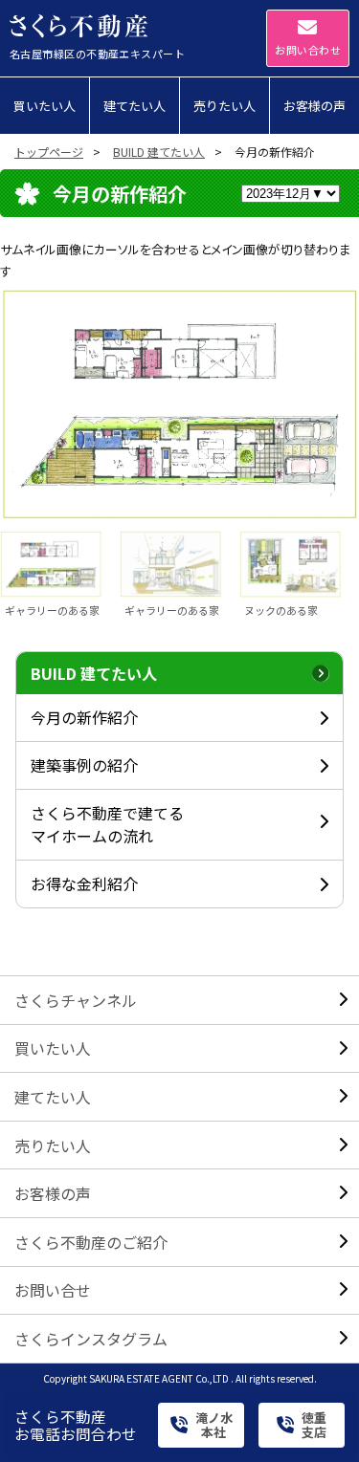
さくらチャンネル (75, 1000)
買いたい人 (52, 1047)
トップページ (48, 151)
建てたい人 (52, 1096)
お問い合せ (52, 1289)
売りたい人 (52, 1145)
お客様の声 (52, 1193)
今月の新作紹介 (84, 717)
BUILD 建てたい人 (159, 151)
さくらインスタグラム (91, 1338)
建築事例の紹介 (84, 764)
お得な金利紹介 (84, 883)
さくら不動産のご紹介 (91, 1242)
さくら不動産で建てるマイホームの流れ (107, 824)
